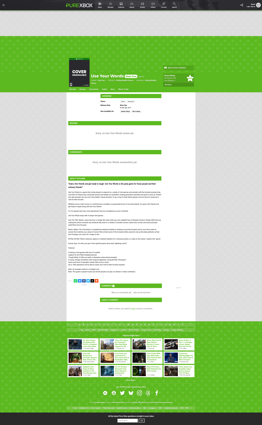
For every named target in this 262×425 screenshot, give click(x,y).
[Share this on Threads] (92, 281)
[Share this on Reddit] (96, 281)
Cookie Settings (177, 330)
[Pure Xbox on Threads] (148, 393)
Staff (94, 330)
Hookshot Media (99, 402)
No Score (168, 85)
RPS (187, 408)
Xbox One (101, 80)
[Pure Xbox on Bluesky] (131, 393)
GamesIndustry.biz (171, 408)
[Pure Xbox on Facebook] (157, 393)
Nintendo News (135, 408)
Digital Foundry (122, 408)
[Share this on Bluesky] (80, 281)
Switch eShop (125, 111)
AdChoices (144, 402)
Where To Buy (123, 89)
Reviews (83, 89)
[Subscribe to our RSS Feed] (105, 393)
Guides (104, 89)
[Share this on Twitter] (88, 281)
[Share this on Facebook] (84, 281)
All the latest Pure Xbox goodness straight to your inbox (131, 416)
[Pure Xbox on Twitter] (122, 393)
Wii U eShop (136, 111)
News (113, 89)
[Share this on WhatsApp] (75, 281)
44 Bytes (135, 402)
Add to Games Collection (176, 68)
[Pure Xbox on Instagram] (139, 393)
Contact (124, 330)
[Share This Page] (241, 5)
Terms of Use (146, 330)
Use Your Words (114, 75)
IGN (144, 408)
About (87, 330)
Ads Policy (157, 330)
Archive (166, 330)
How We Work (103, 330)
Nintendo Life (84, 408)
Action (123, 101)
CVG (181, 408)
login (133, 308)
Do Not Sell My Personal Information (161, 402)
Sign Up (253, 6)
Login (248, 6)
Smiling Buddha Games (124, 80)
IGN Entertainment (118, 402)
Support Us (115, 330)
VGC (160, 408)
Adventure (131, 101)
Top (81, 330)
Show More (130, 380)
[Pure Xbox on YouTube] (114, 393)
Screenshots (93, 89)
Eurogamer (152, 408)
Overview (72, 89)
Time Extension (108, 408)
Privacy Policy (134, 330)
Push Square (96, 408)
